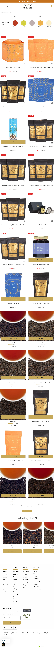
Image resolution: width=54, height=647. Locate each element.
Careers (35, 592)
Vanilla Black (13, 500)
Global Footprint (25, 578)
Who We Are (26, 571)
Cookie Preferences (9, 635)
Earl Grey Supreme (13, 382)
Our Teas (5, 571)
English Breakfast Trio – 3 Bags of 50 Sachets (13, 185)
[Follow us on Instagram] (12, 627)
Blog (24, 585)
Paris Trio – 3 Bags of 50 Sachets (41, 107)
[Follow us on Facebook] (4, 627)
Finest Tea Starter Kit (41, 225)
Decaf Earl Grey (41, 343)
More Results (27, 511)
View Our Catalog (36, 572)
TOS (34, 633)
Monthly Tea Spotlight (6, 586)
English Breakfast (13, 421)
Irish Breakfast (13, 343)
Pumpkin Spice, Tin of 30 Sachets (13, 67)
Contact (35, 584)
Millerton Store (5, 578)
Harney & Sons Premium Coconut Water (13, 146)
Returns (15, 579)
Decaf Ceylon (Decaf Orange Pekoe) (41, 382)
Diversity (25, 582)
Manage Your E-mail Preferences (16, 597)
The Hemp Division (5, 591)
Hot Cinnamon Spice (32, 545)
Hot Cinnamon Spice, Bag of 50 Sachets (13, 460)
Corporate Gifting (15, 588)
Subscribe (11, 623)
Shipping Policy (15, 583)
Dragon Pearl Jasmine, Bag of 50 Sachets (41, 460)
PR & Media (36, 581)
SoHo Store (5, 574)
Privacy (38, 633)
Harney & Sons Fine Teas (14, 633)
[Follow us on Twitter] (8, 627)
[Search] (7, 6)
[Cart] (50, 6)
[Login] (47, 6)
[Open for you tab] (3, 644)
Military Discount (25, 589)
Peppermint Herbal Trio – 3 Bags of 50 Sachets (13, 264)
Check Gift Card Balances (37, 588)
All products (8, 12)
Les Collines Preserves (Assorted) (41, 264)
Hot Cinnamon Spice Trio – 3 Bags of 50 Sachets (41, 67)
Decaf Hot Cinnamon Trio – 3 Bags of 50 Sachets (41, 185)
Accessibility (44, 633)
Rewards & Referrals (15, 575)
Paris (12, 545)
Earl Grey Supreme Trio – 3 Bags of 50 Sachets (13, 107)
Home (2, 12)
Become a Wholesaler (36, 577)
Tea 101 (5, 582)
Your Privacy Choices (16, 603)
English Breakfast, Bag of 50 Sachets (41, 421)
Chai (41, 500)
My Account (16, 571)
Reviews (25, 574)
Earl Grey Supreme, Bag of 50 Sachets (41, 303)
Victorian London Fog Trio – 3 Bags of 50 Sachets (13, 225)
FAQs (14, 592)
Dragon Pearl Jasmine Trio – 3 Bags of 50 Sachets (41, 146)
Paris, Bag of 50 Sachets (13, 303)
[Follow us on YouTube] (15, 627)
